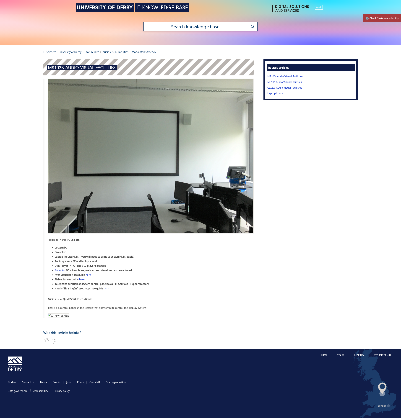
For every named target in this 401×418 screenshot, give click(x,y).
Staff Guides (92, 52)
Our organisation (116, 382)
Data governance (18, 391)
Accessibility (41, 391)
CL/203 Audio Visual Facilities (284, 87)
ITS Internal (383, 355)
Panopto (60, 270)
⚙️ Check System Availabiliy (382, 18)
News (43, 382)
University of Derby (105, 7)
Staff (340, 355)
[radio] (47, 340)
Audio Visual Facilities (116, 52)
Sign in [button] (319, 7)
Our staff (94, 382)
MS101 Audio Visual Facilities (284, 82)
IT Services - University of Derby (62, 52)
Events (56, 382)
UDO (324, 355)
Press (80, 382)
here (88, 275)
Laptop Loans (275, 93)
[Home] (291, 10)
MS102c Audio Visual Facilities (285, 76)
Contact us (28, 382)
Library (359, 355)
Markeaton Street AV (144, 52)
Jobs (68, 382)
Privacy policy (62, 391)
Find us (12, 382)
